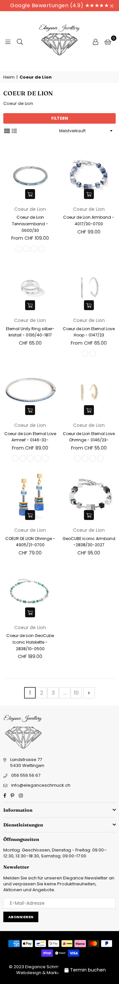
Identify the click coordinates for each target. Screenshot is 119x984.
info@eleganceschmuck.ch (40, 785)
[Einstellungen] (95, 41)
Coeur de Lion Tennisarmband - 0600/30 (30, 223)
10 (76, 693)
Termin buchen (88, 970)
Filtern (59, 118)
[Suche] (20, 41)
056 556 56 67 (25, 775)
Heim (9, 77)
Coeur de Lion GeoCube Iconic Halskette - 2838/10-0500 (30, 642)
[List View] (14, 131)
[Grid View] (7, 131)
